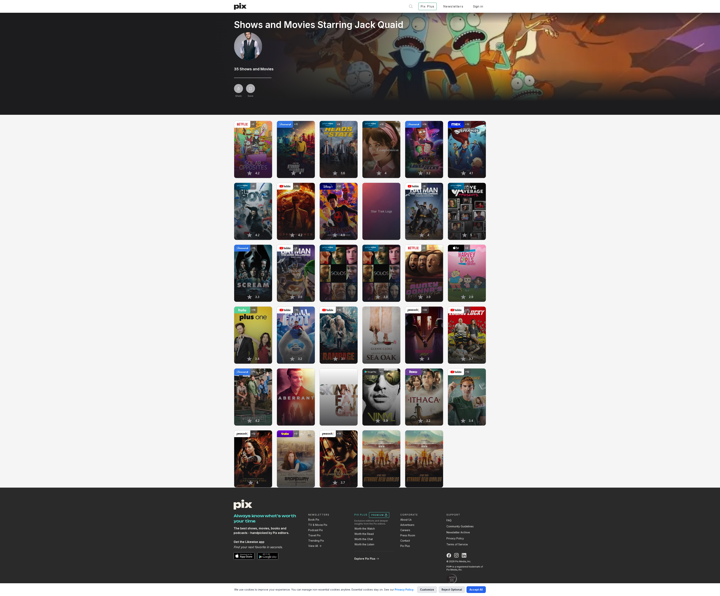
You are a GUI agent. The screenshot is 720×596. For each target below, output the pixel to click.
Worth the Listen (364, 544)
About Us (406, 519)
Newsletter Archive (458, 532)
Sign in (478, 6)
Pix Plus (405, 545)
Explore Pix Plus (364, 558)
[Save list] (250, 88)
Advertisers (407, 524)
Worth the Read (364, 533)
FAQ (449, 520)
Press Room (407, 535)
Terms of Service (457, 544)
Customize (427, 589)
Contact (405, 540)
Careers (405, 530)
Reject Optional (452, 589)
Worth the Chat (363, 539)
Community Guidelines (460, 526)
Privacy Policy (455, 538)
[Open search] (411, 6)
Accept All (476, 589)
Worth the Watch (364, 528)
